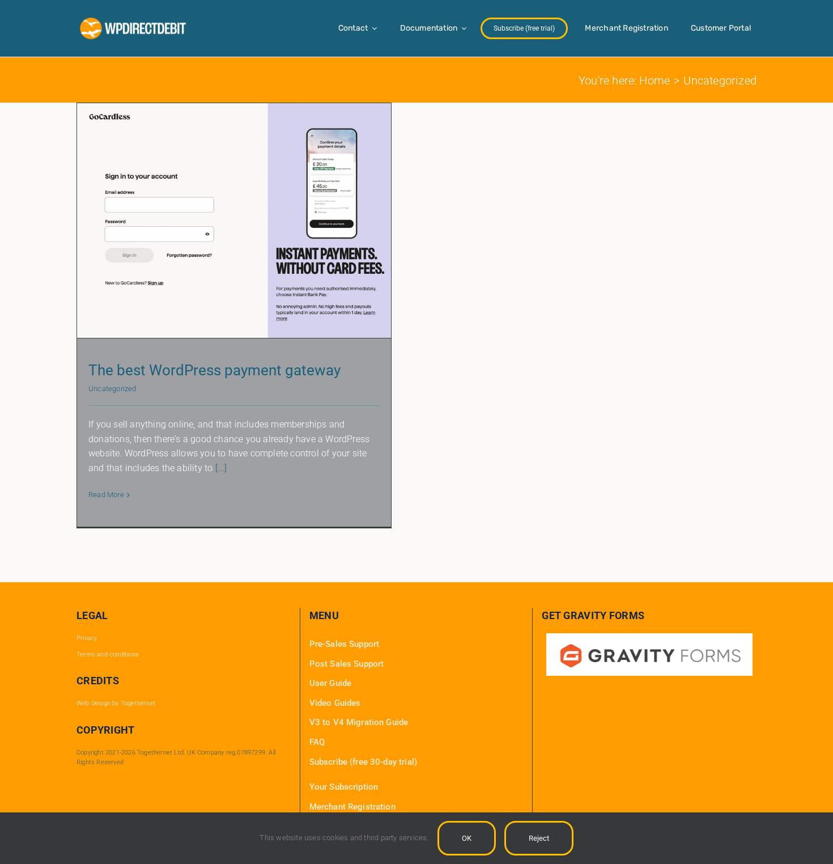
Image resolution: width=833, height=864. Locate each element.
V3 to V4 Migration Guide (359, 722)
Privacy (86, 638)
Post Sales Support (346, 664)
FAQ (317, 742)
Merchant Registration (352, 807)
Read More (106, 494)
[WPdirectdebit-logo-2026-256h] (133, 20)
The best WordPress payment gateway (214, 370)
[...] (221, 468)
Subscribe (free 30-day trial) (363, 762)
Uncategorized (112, 388)
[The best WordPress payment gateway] (234, 220)
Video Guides (335, 703)
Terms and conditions (107, 654)
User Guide (330, 683)
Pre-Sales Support (344, 644)
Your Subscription (344, 787)
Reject (539, 838)
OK (466, 838)
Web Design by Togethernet (116, 703)
